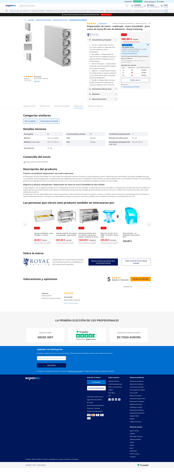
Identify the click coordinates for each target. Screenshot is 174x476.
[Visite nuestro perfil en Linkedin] (116, 400)
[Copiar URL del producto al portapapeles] (149, 23)
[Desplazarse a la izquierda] (22, 14)
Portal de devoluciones (96, 388)
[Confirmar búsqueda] (127, 6)
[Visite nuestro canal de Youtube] (109, 400)
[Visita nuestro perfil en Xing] (119, 400)
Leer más (37, 81)
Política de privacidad (75, 371)
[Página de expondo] (25, 20)
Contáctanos (96, 382)
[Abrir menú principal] (6, 11)
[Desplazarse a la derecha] (151, 14)
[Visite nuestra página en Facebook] (113, 400)
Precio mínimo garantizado (131, 87)
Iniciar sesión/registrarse (129, 53)
